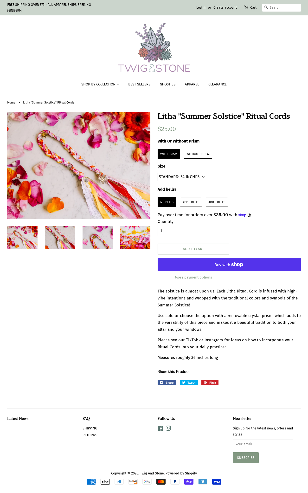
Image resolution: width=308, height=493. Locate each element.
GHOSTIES (167, 84)
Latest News (17, 418)
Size (161, 166)
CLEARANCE (217, 84)
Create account (225, 8)
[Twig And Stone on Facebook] (160, 429)
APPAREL (192, 84)
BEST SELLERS (139, 84)
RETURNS (90, 435)
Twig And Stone (152, 473)
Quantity (165, 221)
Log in (200, 8)
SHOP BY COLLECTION (98, 84)
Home (11, 102)
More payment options (193, 277)
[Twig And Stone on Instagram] (168, 429)
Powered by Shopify (181, 473)
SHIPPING (90, 428)
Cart (253, 8)
